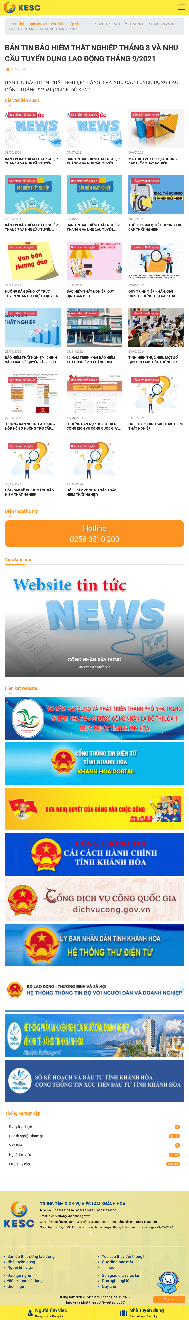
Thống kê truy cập (22, 1113)
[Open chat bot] (183, 1314)
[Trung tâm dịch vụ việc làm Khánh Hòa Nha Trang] (94, 7)
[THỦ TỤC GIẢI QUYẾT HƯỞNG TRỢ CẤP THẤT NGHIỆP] (156, 194)
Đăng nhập (42, 1316)
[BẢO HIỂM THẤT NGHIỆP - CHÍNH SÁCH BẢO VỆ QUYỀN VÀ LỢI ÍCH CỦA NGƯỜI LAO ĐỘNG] (33, 327)
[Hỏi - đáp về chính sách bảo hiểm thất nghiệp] (33, 459)
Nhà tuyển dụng (21, 1262)
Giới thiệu (15, 1286)
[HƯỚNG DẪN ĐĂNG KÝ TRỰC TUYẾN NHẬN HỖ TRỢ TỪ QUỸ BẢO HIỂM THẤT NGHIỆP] (33, 261)
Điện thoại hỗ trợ (21, 511)
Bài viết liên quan (22, 100)
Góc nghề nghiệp (117, 1281)
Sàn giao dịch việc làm (122, 1275)
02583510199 (64, 1210)
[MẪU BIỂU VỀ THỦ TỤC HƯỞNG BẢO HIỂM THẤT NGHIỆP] (156, 128)
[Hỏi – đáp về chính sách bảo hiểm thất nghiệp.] (94, 459)
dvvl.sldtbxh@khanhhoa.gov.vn (70, 1216)
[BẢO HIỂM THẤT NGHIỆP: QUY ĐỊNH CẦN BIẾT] (94, 261)
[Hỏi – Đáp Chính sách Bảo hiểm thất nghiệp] (156, 393)
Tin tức (108, 1267)
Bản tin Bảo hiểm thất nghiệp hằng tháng (61, 24)
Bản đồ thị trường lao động (31, 1256)
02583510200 (106, 1210)
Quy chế (109, 1286)
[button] (172, 560)
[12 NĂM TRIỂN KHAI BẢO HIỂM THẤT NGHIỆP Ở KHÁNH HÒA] (94, 327)
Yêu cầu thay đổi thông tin (125, 1256)
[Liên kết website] (94, 718)
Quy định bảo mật (117, 1262)
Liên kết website (21, 688)
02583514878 (85, 1210)
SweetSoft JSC (113, 1302)
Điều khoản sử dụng (25, 1281)
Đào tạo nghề (19, 1275)
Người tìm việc (20, 1267)
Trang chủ (16, 24)
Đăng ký (57, 1316)
